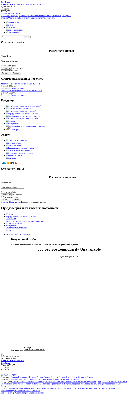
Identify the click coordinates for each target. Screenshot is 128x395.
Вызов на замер (17, 88)
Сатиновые (56, 16)
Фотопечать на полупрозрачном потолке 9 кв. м (21, 90)
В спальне (23, 16)
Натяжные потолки (14, 223)
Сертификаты (49, 18)
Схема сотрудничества (17, 140)
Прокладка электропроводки (20, 153)
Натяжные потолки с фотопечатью (23, 118)
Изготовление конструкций (20, 150)
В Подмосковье (14, 143)
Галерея (11, 27)
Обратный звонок (36, 393)
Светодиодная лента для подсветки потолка (27, 126)
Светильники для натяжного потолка (24, 116)
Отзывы (47, 377)
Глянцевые (66, 16)
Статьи (62, 377)
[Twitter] (5, 162)
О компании (13, 18)
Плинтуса (15, 129)
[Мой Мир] (10, 162)
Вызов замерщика (15, 30)
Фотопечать (11, 219)
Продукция (14, 202)
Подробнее (5, 88)
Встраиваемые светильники (18, 234)
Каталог (39, 18)
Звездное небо (14, 123)
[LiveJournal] (13, 162)
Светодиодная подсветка (16, 228)
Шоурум (11, 121)
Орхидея (32, 18)
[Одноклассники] (8, 162)
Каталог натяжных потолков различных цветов (26, 221)
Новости (54, 377)
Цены (10, 25)
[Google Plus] (16, 162)
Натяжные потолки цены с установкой (24, 106)
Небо (40, 16)
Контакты (23, 18)
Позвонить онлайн (33, 4)
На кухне (14, 16)
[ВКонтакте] (3, 162)
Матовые (47, 16)
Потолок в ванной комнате (19, 108)
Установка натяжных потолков (21, 148)
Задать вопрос (21, 393)
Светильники (14, 32)
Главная (4, 18)
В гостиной (33, 16)
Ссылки (89, 377)
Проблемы (5, 16)
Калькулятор (13, 22)
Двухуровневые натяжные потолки (23, 113)
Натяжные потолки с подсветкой (22, 111)
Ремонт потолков (15, 155)
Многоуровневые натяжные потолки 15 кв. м (20, 84)
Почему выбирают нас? (11, 13)
